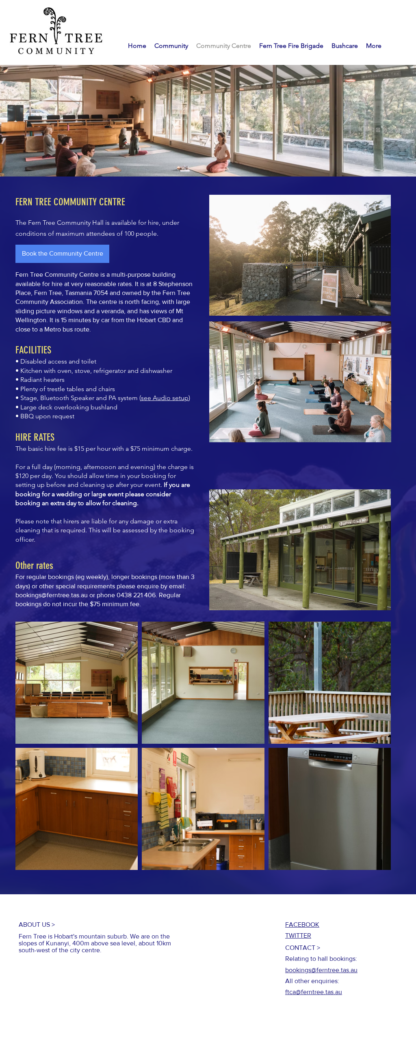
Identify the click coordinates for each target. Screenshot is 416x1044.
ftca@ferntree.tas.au (313, 991)
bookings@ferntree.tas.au (51, 595)
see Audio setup (164, 398)
